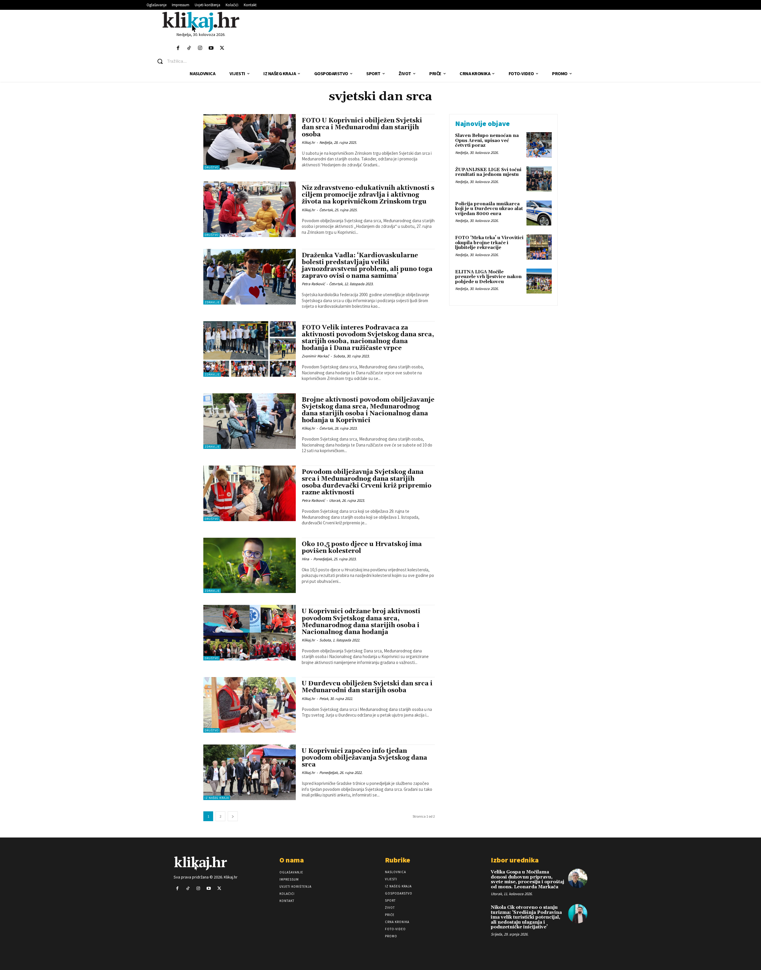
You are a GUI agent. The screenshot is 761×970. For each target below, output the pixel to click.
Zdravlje (212, 302)
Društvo (211, 167)
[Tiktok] (189, 48)
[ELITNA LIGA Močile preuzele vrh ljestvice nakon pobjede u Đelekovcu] (539, 281)
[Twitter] (222, 48)
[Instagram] (200, 48)
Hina (305, 559)
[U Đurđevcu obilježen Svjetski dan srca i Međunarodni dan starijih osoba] (249, 705)
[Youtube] (211, 48)
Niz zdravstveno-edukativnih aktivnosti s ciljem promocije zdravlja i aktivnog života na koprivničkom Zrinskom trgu (368, 195)
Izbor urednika (515, 860)
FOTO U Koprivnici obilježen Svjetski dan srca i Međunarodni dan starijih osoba (362, 127)
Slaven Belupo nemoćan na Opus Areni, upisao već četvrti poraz (487, 140)
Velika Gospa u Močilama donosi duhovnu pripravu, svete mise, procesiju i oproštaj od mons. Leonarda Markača (527, 879)
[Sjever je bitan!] (201, 21)
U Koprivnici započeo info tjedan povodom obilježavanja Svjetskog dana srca (364, 758)
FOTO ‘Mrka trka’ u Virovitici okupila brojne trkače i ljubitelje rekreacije (489, 242)
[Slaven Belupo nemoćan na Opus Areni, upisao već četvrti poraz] (539, 144)
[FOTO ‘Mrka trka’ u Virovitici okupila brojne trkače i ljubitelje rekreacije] (539, 247)
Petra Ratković (313, 283)
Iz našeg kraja (217, 798)
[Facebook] (178, 48)
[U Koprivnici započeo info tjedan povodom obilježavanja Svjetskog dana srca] (249, 772)
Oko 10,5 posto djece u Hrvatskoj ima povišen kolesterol (362, 547)
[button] (205, 61)
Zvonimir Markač (315, 356)
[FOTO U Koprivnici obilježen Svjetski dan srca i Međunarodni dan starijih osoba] (249, 142)
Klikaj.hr (308, 142)
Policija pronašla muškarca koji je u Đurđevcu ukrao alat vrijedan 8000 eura (489, 209)
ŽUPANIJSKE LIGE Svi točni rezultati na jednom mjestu (488, 172)
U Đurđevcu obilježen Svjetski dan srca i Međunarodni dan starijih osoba (367, 687)
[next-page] (233, 816)
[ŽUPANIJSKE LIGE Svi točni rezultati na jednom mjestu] (539, 179)
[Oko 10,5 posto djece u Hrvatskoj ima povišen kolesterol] (249, 565)
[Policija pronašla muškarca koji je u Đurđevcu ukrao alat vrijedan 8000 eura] (539, 213)
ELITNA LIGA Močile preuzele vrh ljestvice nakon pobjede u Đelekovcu (488, 277)
